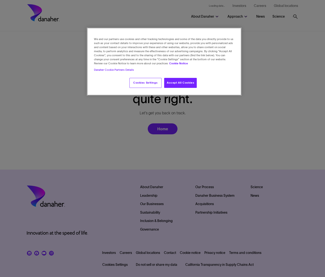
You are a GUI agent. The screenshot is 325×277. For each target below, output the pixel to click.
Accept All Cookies (180, 82)
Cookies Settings (145, 82)
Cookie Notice (178, 63)
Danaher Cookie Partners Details (114, 70)
